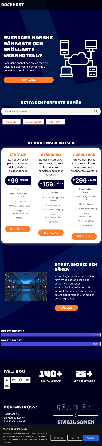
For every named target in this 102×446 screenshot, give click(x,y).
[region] (51, 435)
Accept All (91, 438)
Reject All (75, 438)
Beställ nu (17, 228)
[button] (11, 121)
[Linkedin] (14, 380)
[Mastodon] (7, 380)
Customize (58, 438)
